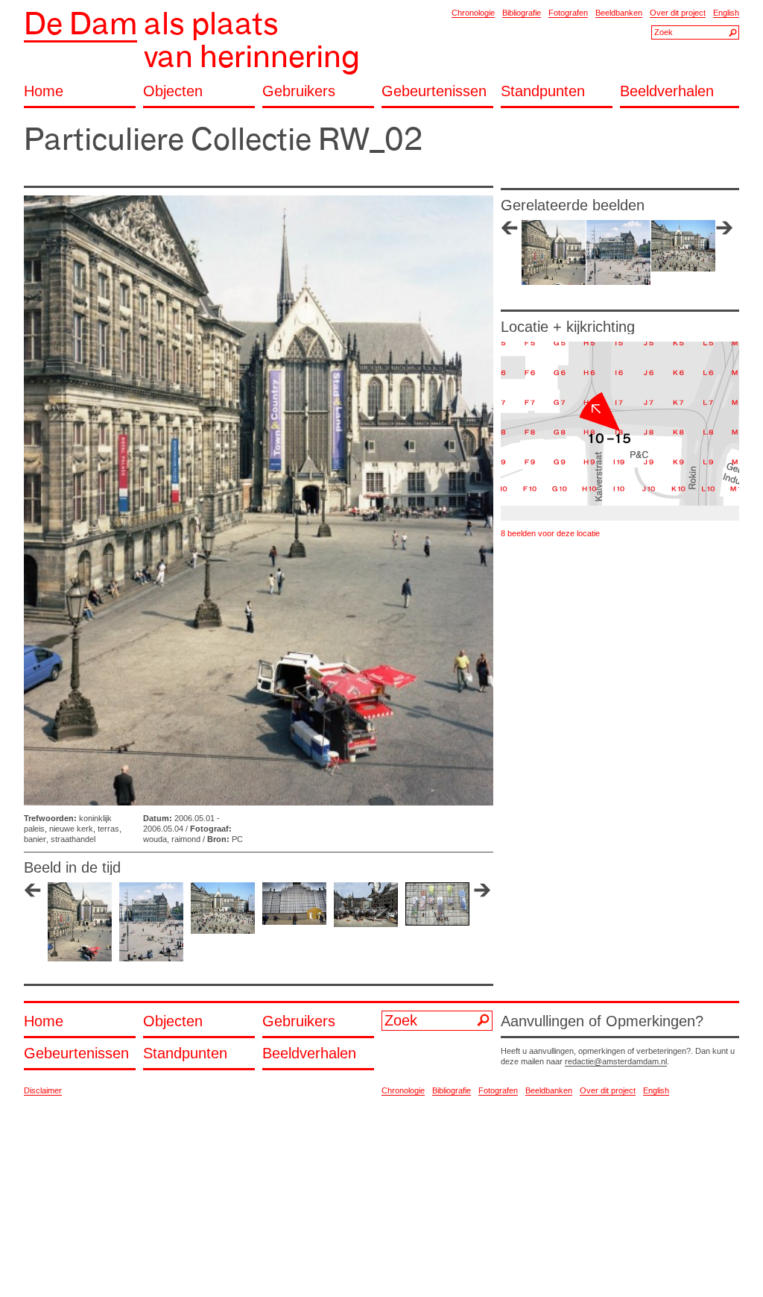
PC (237, 839)
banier (35, 839)
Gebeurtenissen (434, 91)
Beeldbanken (618, 12)
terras (108, 828)
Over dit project (678, 12)
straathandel (73, 839)
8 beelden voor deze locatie (550, 533)
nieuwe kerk (71, 828)
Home (43, 91)
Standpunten (543, 91)
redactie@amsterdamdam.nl (616, 1061)
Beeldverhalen (667, 91)
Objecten (173, 91)
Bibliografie (521, 12)
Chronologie (473, 12)
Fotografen (568, 12)
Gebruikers (298, 91)
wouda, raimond (171, 839)
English (726, 12)
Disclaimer (43, 1090)
